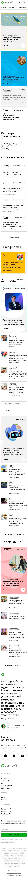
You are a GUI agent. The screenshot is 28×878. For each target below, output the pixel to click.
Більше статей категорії (12, 404)
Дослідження (23, 7)
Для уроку (11, 7)
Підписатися (14, 834)
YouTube (4, 814)
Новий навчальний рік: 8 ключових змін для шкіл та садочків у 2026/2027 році (13, 97)
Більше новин (14, 237)
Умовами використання (7, 842)
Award (3, 797)
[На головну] (7, 2)
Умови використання (14, 870)
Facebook (5, 811)
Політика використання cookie (14, 875)
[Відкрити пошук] (20, 2)
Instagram (5, 809)
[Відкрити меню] (25, 2)
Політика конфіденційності (14, 873)
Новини (3, 7)
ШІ (16, 7)
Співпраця (5, 800)
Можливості (6, 788)
